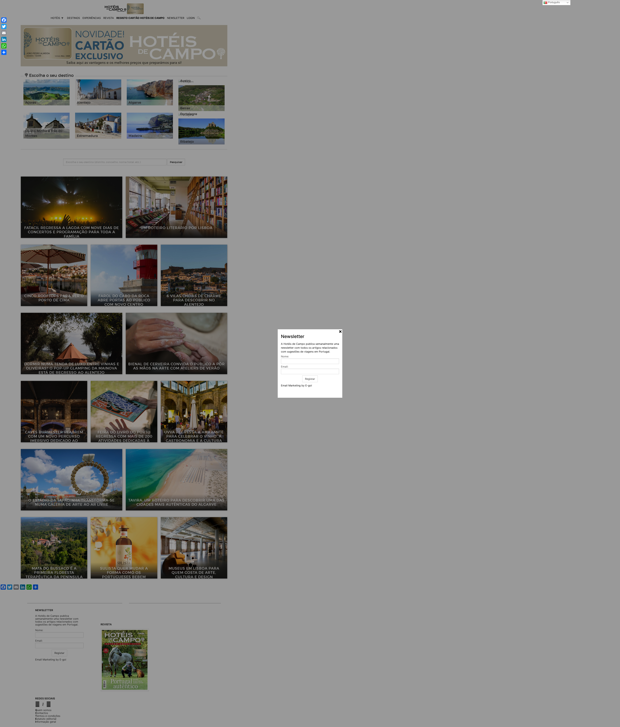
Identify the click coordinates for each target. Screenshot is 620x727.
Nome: (285, 356)
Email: (284, 366)
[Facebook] (4, 20)
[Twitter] (4, 26)
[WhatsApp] (4, 46)
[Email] (4, 33)
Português (553, 2)
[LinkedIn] (4, 39)
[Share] (4, 52)
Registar (310, 378)
